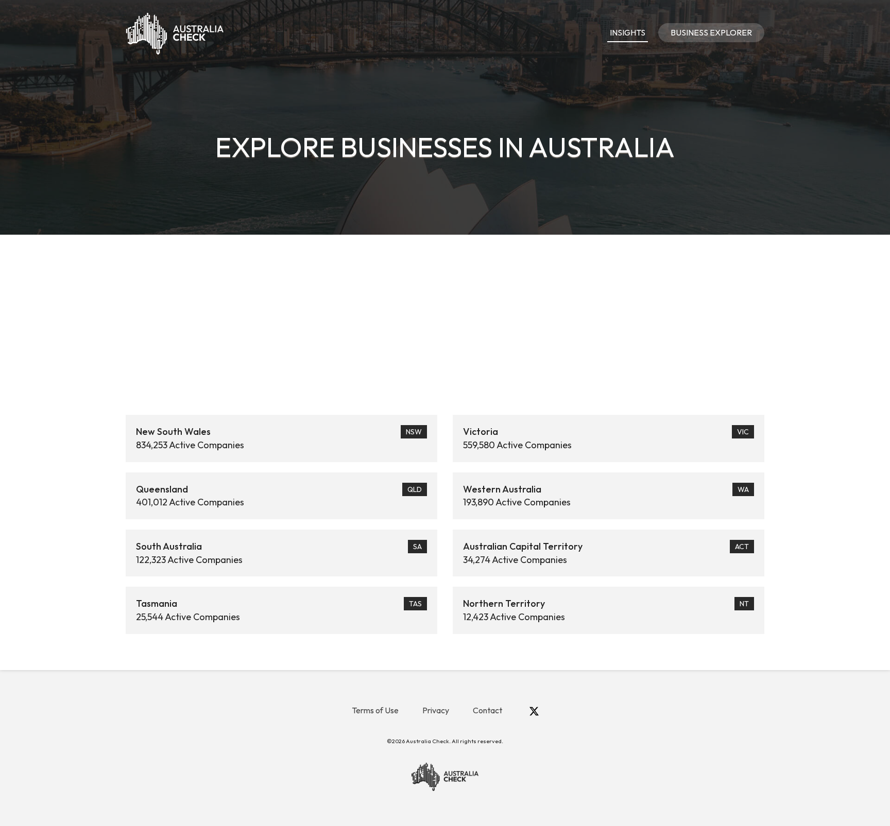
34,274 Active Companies (606, 553)
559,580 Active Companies (606, 438)
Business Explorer (711, 32)
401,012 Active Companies (279, 495)
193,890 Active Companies (606, 495)
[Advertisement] (445, 312)
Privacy (435, 710)
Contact (487, 710)
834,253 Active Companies (279, 438)
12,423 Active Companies (606, 610)
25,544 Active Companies (279, 610)
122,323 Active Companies (279, 553)
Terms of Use (375, 710)
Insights (627, 32)
